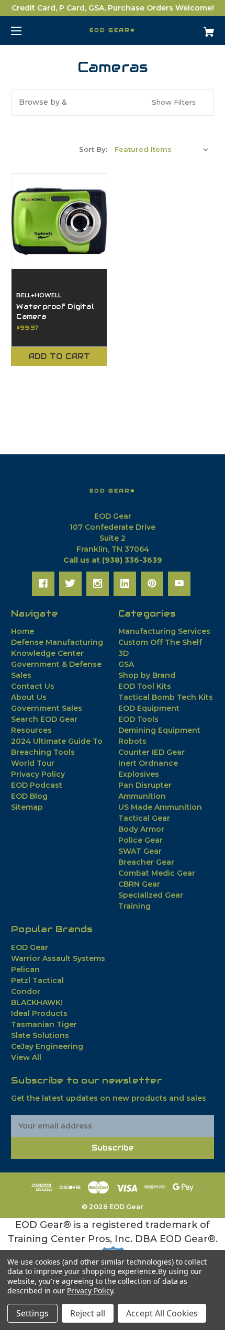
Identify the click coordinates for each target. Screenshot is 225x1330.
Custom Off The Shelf (160, 642)
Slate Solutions (40, 1035)
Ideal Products (39, 1013)
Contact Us (32, 686)
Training (134, 906)
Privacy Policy (38, 774)
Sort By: (93, 149)
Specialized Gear (150, 895)
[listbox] (161, 149)
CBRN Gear (139, 884)
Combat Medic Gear (156, 873)
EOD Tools (138, 719)
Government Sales (46, 708)
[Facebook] (43, 583)
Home (22, 631)
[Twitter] (70, 583)
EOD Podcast (36, 785)
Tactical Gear (144, 818)
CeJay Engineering (47, 1046)
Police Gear (140, 840)
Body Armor (141, 829)
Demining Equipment (159, 730)
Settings (32, 1313)
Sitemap (27, 807)
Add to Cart (59, 356)
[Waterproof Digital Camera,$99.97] (59, 221)
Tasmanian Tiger (44, 1024)
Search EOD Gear (44, 719)
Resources (31, 730)
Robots (132, 741)
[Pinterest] (152, 583)
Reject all (87, 1313)
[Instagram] (97, 583)
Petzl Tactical (37, 980)
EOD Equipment (148, 708)
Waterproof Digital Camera (55, 311)
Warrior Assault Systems (58, 958)
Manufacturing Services (164, 631)
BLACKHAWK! (37, 1002)
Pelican (25, 969)
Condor (25, 991)
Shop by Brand (146, 675)
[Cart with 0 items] (193, 28)
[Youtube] (179, 583)
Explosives (138, 774)
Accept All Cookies (162, 1313)
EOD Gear (29, 947)
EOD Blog (29, 796)
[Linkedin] (124, 583)
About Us (29, 697)
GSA (126, 664)
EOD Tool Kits (144, 686)
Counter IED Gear (151, 752)
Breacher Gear (146, 862)
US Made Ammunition (160, 807)
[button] (112, 102)
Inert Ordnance (148, 763)
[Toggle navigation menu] (25, 30)
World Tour (32, 763)
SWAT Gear (140, 851)
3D (123, 653)
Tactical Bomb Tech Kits (165, 697)
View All (26, 1057)
